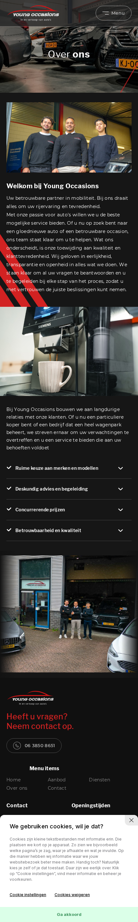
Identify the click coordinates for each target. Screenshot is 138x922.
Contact (57, 788)
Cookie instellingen (28, 894)
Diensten (99, 780)
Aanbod (57, 780)
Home (13, 780)
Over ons (17, 788)
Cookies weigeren (72, 894)
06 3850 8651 (40, 745)
